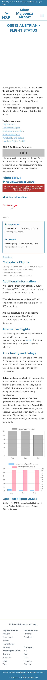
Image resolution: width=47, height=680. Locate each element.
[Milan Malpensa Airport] (6, 15)
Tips (5, 664)
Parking (6, 647)
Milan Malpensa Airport (24, 13)
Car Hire (27, 664)
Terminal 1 (28, 633)
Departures (8, 637)
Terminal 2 (28, 637)
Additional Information (13, 131)
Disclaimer (28, 672)
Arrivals (6, 633)
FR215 (29, 340)
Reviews (6, 654)
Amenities (7, 657)
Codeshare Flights (11, 127)
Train (26, 657)
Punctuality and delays (13, 138)
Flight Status (8, 124)
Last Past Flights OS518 (14, 141)
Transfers (28, 661)
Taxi (25, 654)
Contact (36, 672)
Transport (28, 647)
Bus (25, 650)
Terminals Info (31, 630)
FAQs (5, 661)
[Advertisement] (23, 60)
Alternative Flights (11, 134)
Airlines (6, 640)
